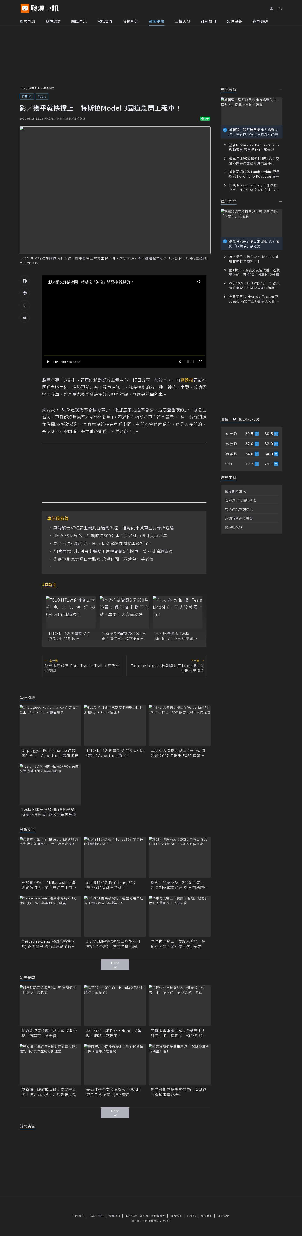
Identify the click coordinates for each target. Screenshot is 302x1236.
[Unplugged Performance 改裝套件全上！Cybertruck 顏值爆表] (50, 725)
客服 (101, 1216)
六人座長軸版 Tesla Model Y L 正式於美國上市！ (176, 636)
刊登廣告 (79, 1216)
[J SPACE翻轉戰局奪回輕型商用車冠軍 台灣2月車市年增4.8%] (115, 916)
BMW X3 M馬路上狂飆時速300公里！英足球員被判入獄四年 (110, 535)
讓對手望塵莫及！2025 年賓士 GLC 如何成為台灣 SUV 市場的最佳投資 (179, 885)
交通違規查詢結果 (239, 509)
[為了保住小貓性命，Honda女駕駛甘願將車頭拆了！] (115, 1005)
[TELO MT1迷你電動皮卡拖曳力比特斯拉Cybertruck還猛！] (71, 612)
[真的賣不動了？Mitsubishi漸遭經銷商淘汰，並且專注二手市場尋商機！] (50, 857)
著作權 (144, 1216)
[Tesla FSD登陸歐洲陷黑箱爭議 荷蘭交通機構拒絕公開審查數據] (50, 784)
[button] (279, 8)
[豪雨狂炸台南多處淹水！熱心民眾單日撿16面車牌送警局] (115, 1064)
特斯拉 (27, 96)
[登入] (271, 8)
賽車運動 (260, 21)
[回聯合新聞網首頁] (25, 8)
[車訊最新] (280, 90)
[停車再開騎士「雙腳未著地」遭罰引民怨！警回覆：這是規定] (180, 916)
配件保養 (234, 21)
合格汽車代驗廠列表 (240, 500)
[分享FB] (25, 280)
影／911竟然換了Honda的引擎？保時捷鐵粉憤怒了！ (111, 885)
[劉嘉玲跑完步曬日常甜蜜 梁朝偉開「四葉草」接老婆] (50, 1005)
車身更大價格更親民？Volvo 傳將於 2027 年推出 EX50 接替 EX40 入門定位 (178, 753)
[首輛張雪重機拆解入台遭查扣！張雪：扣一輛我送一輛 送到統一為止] (180, 1005)
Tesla (42, 96)
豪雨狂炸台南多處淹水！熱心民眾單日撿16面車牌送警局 (113, 1092)
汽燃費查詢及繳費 (239, 518)
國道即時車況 (235, 491)
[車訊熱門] (280, 201)
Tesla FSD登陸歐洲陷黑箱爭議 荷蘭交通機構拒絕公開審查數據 (49, 812)
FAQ (92, 1216)
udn (22, 88)
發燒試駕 (53, 21)
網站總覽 (223, 1216)
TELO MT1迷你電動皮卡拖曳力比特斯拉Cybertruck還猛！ (69, 636)
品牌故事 (208, 21)
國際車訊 (79, 21)
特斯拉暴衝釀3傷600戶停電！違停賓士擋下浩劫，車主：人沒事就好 (124, 636)
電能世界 (105, 21)
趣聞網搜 (157, 21)
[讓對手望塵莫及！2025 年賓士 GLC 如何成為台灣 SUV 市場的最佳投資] (180, 857)
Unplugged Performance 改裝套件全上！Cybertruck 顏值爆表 (50, 753)
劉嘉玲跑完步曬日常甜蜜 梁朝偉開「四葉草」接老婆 (103, 559)
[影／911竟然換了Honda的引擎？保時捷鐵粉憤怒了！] (115, 857)
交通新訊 (131, 21)
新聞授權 (114, 1216)
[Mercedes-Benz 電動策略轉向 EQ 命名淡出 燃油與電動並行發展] (50, 916)
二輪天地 (182, 21)
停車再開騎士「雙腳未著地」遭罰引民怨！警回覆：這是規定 (178, 944)
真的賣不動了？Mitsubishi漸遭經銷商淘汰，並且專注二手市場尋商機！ (49, 885)
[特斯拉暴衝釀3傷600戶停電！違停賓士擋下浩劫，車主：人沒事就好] (124, 612)
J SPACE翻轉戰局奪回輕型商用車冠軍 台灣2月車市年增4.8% (113, 944)
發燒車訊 (34, 88)
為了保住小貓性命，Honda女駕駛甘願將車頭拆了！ (103, 543)
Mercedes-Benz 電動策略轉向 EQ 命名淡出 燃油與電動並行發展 (49, 944)
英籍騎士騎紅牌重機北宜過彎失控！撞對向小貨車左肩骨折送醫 (113, 528)
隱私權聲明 (158, 1216)
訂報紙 (191, 1216)
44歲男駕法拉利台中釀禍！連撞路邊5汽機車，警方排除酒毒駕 (113, 551)
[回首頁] (44, 8)
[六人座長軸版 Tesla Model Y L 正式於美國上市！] (177, 612)
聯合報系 (176, 1216)
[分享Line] (25, 293)
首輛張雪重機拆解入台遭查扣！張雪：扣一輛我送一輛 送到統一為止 (179, 1033)
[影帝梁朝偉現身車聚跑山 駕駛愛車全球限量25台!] (180, 1064)
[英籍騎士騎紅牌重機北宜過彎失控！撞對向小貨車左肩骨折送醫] (50, 1064)
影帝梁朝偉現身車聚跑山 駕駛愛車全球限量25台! (179, 1092)
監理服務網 (233, 527)
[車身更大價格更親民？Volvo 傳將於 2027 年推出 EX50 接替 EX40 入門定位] (180, 725)
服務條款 (131, 1216)
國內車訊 (27, 21)
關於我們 (206, 1216)
